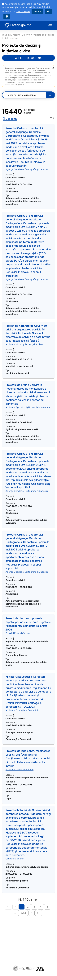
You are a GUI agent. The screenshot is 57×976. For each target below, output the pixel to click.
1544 (23, 913)
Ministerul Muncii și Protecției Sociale (24, 344)
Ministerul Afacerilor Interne (19, 769)
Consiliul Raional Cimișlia (18, 633)
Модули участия (21, 34)
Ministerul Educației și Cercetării (22, 710)
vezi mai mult (23, 11)
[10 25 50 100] (51, 117)
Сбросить (11, 118)
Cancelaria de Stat (15, 858)
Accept (37, 11)
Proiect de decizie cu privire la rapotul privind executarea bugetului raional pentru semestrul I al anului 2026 (28, 624)
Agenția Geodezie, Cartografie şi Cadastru (27, 169)
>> (38, 913)
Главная (6, 34)
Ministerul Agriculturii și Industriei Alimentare (28, 407)
